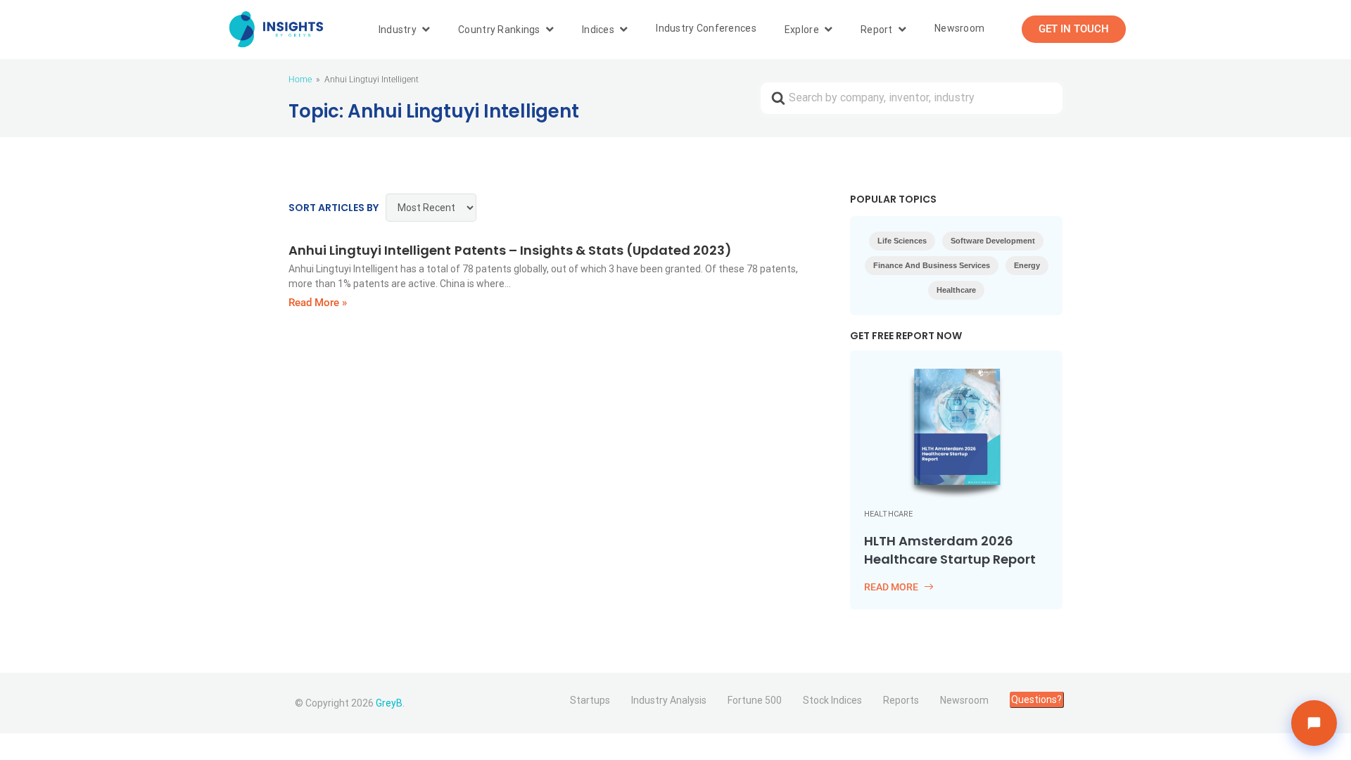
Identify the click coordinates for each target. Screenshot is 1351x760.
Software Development (993, 240)
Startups (590, 700)
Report (877, 29)
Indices (598, 29)
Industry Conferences (706, 28)
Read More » (317, 302)
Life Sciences (902, 240)
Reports (901, 700)
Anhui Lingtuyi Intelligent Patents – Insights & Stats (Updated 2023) (510, 250)
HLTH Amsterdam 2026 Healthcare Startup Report (950, 550)
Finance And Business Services (931, 265)
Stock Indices (832, 700)
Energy (1027, 265)
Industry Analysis (668, 700)
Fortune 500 (755, 700)
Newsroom (959, 28)
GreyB (389, 703)
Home (300, 79)
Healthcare (956, 290)
